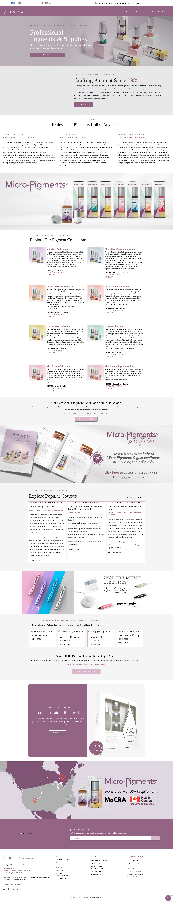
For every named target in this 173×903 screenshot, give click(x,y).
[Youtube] (13, 889)
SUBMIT (155, 838)
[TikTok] (18, 889)
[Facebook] (4, 889)
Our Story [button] (165, 12)
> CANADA (51, 275)
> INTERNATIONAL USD (56, 273)
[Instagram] (8, 889)
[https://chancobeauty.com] (27, 858)
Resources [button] (155, 12)
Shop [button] (133, 12)
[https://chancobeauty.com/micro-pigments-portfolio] (86, 454)
